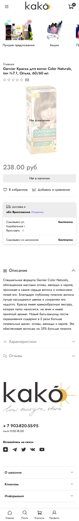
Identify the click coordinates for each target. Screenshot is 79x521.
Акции (54, 45)
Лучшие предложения (18, 45)
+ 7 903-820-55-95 (20, 426)
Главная (8, 64)
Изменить (37, 212)
